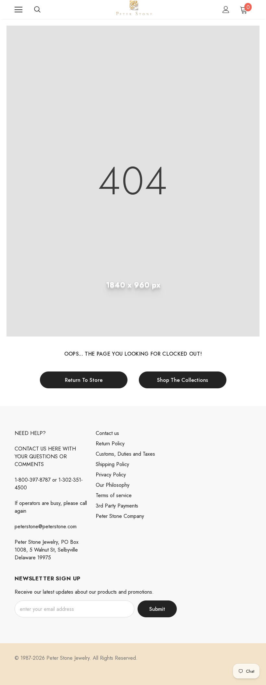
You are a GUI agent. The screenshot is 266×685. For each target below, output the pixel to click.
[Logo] (134, 9)
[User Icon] (226, 9)
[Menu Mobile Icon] (18, 10)
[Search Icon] (37, 9)
